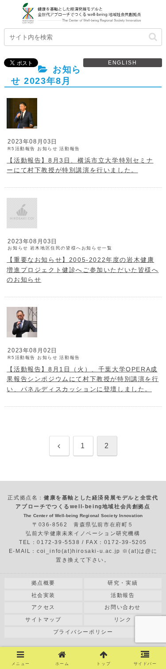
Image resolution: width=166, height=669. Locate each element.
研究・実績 (123, 583)
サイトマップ (43, 619)
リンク (123, 619)
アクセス (43, 607)
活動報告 (123, 595)
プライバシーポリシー (83, 632)
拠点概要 (43, 583)
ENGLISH (122, 63)
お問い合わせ (122, 607)
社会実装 (43, 595)
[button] (153, 37)
